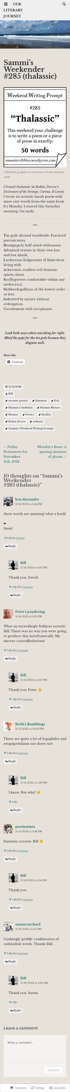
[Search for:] (63, 4)
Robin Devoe (16, 421)
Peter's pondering (30, 612)
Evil (56, 400)
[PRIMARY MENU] (6, 4)
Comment (53, 1070)
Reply (12, 546)
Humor (13, 414)
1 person (20, 538)
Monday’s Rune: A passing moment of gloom (52, 451)
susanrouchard (28, 924)
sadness (38, 421)
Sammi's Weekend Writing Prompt (30, 428)
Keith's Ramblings (30, 724)
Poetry (30, 414)
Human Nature (50, 407)
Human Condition (20, 407)
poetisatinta (25, 827)
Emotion (41, 400)
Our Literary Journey (13, 10)
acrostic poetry (18, 400)
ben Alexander (27, 499)
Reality (46, 414)
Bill (10, 393)
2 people (23, 650)
